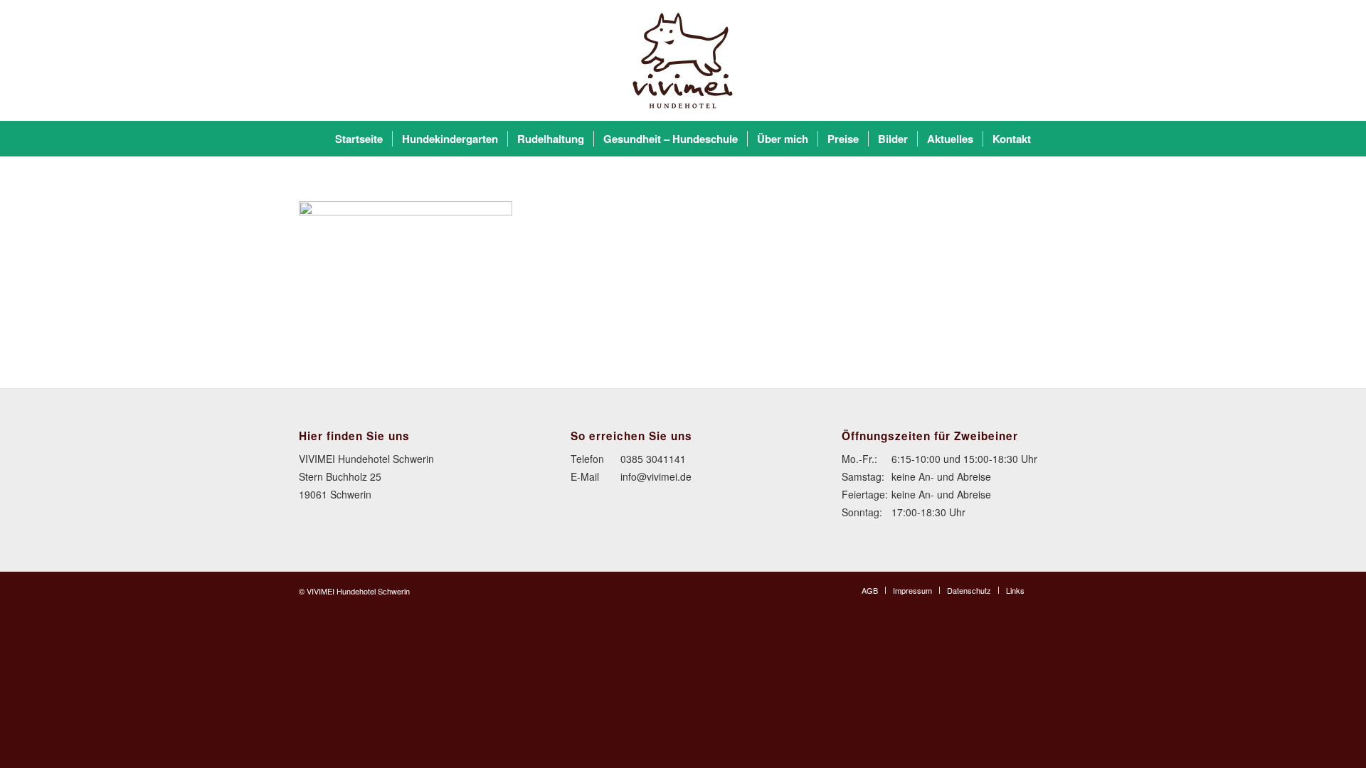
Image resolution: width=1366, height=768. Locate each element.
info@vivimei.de (656, 476)
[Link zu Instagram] (1056, 589)
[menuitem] (359, 138)
